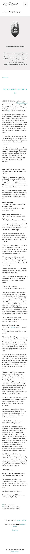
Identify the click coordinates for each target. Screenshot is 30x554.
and (22, 103)
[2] (3, 506)
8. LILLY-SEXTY (21, 520)
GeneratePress (15, 551)
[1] (9, 111)
